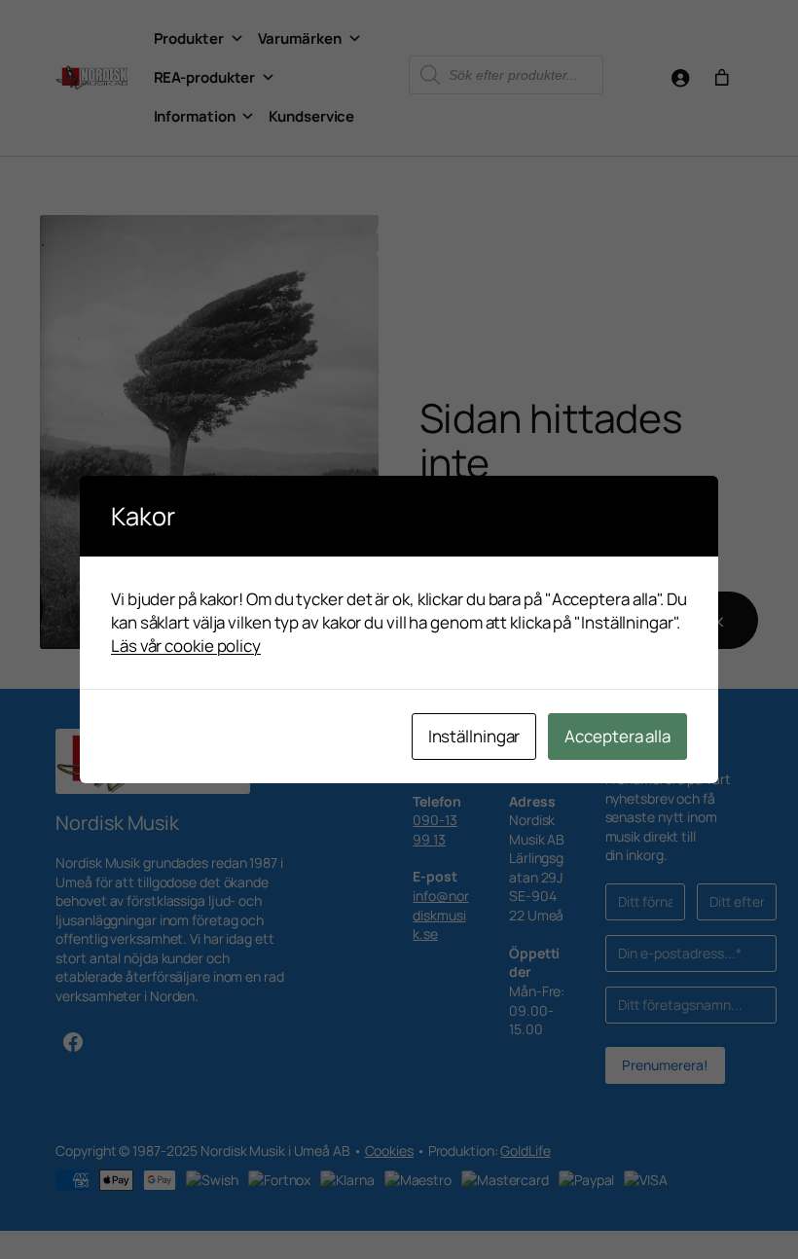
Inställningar (474, 736)
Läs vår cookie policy (186, 645)
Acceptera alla (617, 736)
